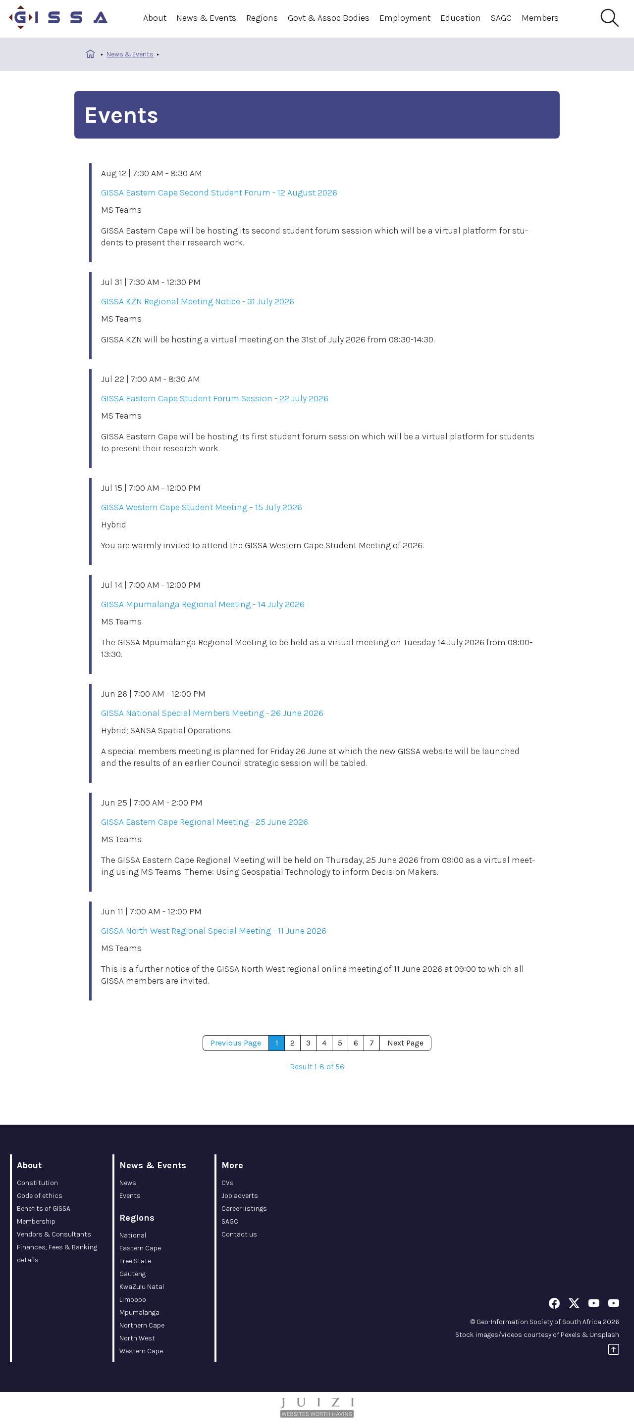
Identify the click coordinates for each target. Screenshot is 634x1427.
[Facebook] (554, 1305)
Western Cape (141, 1351)
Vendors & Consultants (54, 1234)
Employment (404, 17)
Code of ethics (39, 1195)
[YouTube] (593, 1305)
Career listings (244, 1208)
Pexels (571, 1335)
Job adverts (239, 1195)
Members (540, 17)
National (132, 1235)
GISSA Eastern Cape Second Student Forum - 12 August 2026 (219, 192)
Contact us (239, 1234)
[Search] (609, 18)
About (154, 17)
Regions (262, 17)
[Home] (58, 18)
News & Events (206, 17)
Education (460, 17)
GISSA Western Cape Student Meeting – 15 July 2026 (201, 507)
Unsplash (604, 1335)
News (127, 1183)
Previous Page (236, 1042)
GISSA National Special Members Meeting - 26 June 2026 (212, 713)
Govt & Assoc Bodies (329, 17)
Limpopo (132, 1299)
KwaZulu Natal (141, 1287)
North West (137, 1338)
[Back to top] (613, 1351)
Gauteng (132, 1274)
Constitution (37, 1183)
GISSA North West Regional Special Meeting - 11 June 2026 (213, 930)
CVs (227, 1183)
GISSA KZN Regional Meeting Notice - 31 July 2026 (197, 301)
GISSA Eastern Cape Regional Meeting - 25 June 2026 (204, 821)
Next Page (405, 1042)
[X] (574, 1305)
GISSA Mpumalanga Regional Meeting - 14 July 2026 (203, 604)
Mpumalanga (139, 1312)
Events (130, 1195)
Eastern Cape (140, 1248)
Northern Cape (141, 1325)
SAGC (501, 17)
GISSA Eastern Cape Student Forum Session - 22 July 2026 (214, 398)
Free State (135, 1261)
